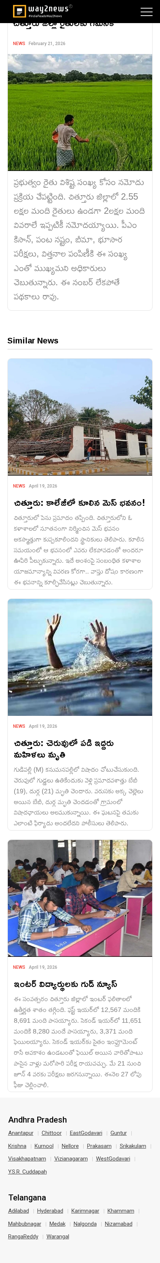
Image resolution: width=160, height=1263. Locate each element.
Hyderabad (50, 1211)
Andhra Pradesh (37, 1120)
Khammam (121, 1211)
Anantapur (20, 1133)
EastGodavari (86, 1133)
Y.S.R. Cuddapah (27, 1171)
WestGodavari (113, 1158)
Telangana (27, 1197)
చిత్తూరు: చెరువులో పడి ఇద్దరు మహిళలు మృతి (64, 748)
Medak (57, 1224)
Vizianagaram (71, 1158)
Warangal (58, 1236)
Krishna (17, 1146)
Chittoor (52, 1133)
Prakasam (99, 1146)
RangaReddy (23, 1236)
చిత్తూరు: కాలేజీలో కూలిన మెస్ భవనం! (79, 502)
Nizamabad (118, 1224)
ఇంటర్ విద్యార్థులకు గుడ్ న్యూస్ (65, 983)
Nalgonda (85, 1224)
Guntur (119, 1133)
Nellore (70, 1146)
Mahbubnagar (24, 1224)
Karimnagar (85, 1211)
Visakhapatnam (27, 1158)
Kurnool (44, 1146)
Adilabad (18, 1211)
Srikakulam (133, 1146)
